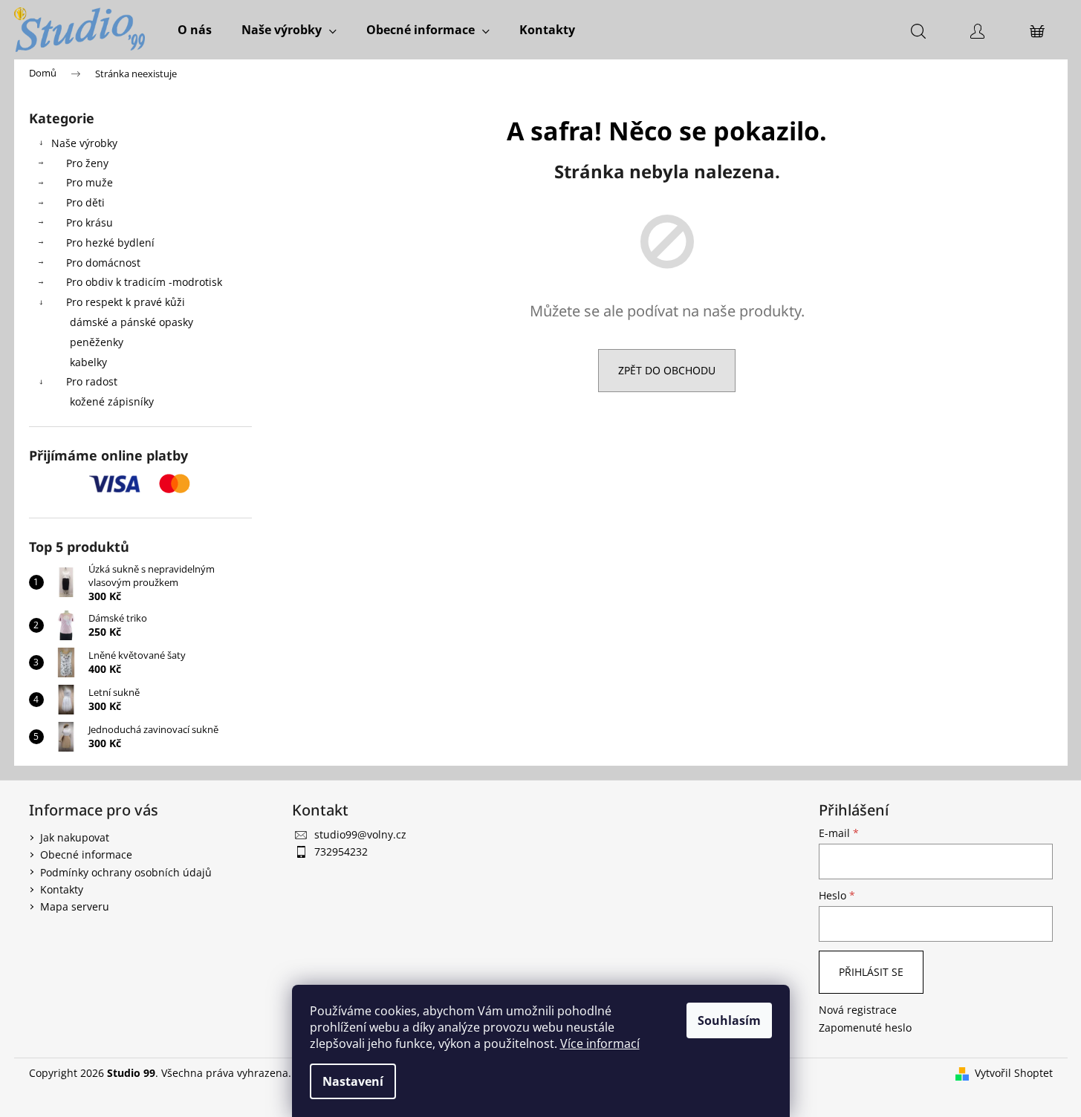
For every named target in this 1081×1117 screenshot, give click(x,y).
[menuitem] (195, 29)
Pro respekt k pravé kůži (125, 302)
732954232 (341, 851)
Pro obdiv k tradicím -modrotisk (144, 282)
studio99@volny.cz (360, 834)
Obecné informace (86, 854)
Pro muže (89, 182)
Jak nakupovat (74, 837)
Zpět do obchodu (666, 370)
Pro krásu (89, 222)
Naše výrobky (84, 143)
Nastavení (352, 1081)
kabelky (88, 362)
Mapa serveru (74, 906)
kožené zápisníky (112, 401)
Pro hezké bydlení (110, 242)
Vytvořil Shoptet (1014, 1073)
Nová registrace (858, 1010)
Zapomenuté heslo (865, 1027)
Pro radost (91, 381)
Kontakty (61, 889)
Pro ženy (87, 163)
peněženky (96, 342)
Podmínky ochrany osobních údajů (126, 872)
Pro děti (85, 202)
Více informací (600, 1043)
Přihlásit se (871, 972)
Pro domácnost (103, 262)
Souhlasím (729, 1020)
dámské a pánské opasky (131, 322)
